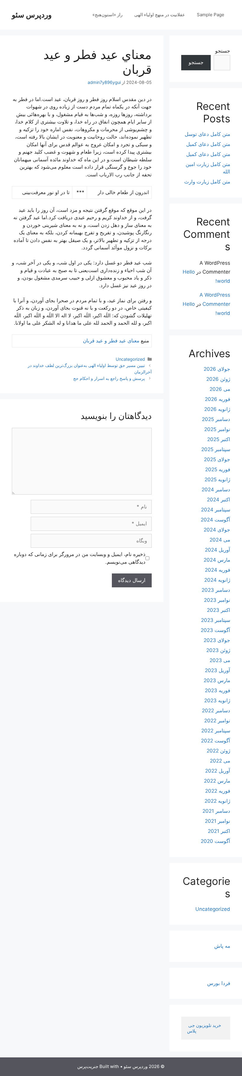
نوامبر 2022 (217, 721)
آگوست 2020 (215, 841)
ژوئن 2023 (218, 650)
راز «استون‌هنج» (107, 14)
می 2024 (220, 540)
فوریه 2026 (217, 399)
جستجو (222, 51)
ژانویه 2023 (217, 700)
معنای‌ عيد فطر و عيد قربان (111, 341)
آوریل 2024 (217, 550)
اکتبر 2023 (218, 610)
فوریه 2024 (217, 570)
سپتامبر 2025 (215, 449)
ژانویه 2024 (217, 580)
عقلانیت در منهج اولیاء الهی (159, 14)
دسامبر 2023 (216, 590)
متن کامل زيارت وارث (207, 182)
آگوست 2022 (215, 741)
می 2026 (220, 389)
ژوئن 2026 (218, 379)
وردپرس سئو (32, 14)
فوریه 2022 (217, 791)
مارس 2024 (217, 560)
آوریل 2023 (217, 670)
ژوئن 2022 (218, 751)
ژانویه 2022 (217, 801)
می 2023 (220, 660)
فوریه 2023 (217, 690)
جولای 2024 (217, 530)
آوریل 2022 (217, 771)
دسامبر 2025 (216, 419)
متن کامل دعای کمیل (208, 144)
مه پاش (222, 946)
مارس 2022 (217, 781)
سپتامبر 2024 (215, 510)
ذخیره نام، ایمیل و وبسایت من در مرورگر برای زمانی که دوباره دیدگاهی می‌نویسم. (79, 558)
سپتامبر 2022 (215, 731)
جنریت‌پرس (87, 1066)
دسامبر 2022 (216, 710)
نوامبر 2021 (217, 821)
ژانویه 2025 (217, 479)
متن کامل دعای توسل (207, 134)
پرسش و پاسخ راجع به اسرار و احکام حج (109, 378)
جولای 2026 (217, 369)
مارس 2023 (217, 680)
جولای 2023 (217, 640)
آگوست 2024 (215, 520)
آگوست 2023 (215, 630)
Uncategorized (130, 359)
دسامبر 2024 (216, 490)
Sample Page (210, 14)
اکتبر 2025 (218, 439)
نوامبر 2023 (217, 600)
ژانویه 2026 (217, 409)
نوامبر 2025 (217, 429)
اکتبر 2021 (219, 831)
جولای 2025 (217, 459)
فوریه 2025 (217, 469)
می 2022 (220, 761)
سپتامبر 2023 (215, 620)
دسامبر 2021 (216, 811)
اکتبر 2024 (218, 500)
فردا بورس (218, 983)
